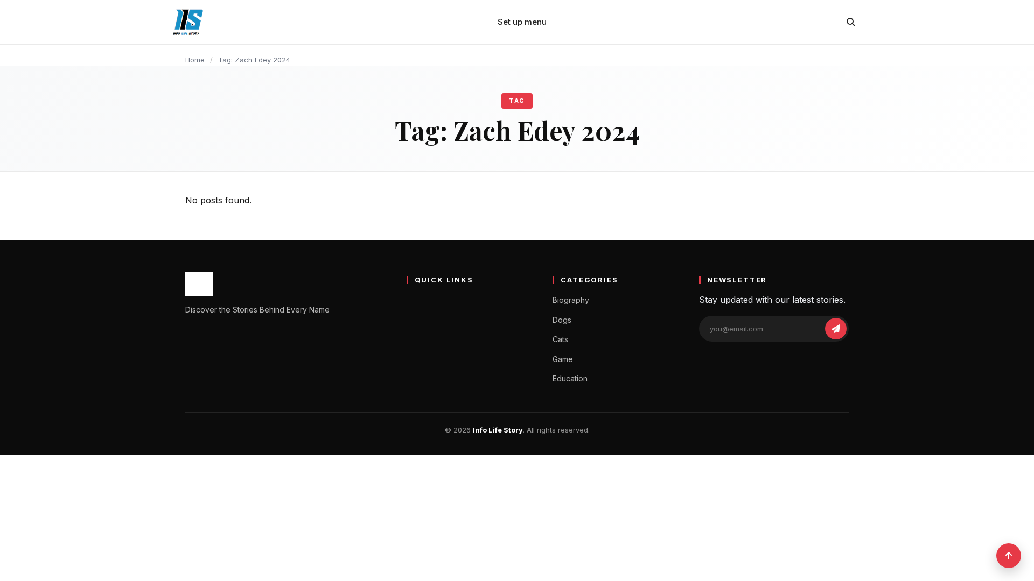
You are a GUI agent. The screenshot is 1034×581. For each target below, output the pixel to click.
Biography (571, 299)
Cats (560, 339)
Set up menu (522, 22)
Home (195, 59)
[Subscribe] (836, 328)
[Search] (851, 22)
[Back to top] (1008, 555)
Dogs (562, 319)
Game (563, 359)
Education (570, 378)
